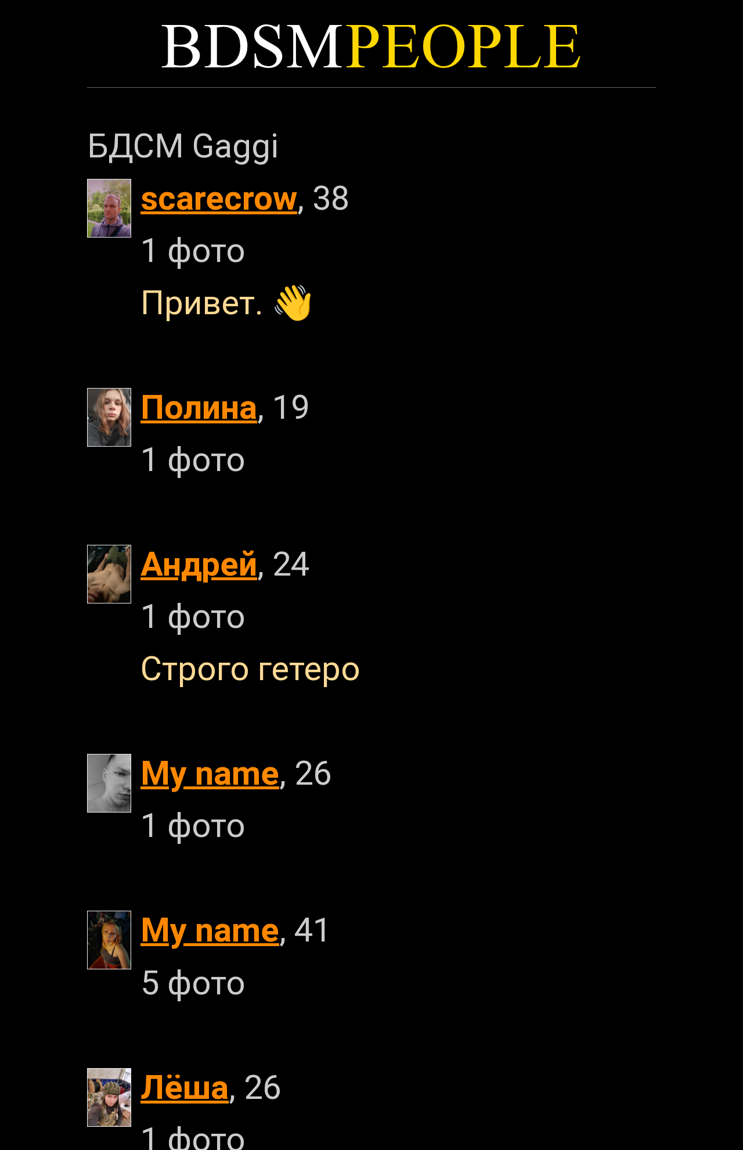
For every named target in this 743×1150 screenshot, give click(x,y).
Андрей (198, 564)
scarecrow (218, 198)
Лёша (184, 1087)
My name (209, 773)
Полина (198, 407)
